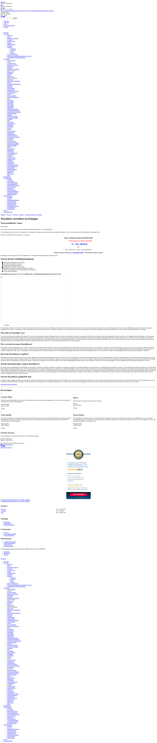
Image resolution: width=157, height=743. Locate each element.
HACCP (9, 198)
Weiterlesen (71, 481)
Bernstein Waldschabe (13, 144)
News (5, 210)
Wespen (9, 62)
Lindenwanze (10, 170)
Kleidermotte (10, 151)
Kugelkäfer (10, 100)
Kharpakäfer (10, 104)
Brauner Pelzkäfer (12, 113)
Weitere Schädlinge (12, 78)
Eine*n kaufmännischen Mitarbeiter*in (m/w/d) (19, 56)
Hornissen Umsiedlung (13, 69)
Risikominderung (11, 201)
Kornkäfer (10, 119)
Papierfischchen (11, 159)
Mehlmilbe (10, 172)
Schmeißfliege (11, 168)
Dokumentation (11, 207)
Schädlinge (7, 59)
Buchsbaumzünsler (12, 169)
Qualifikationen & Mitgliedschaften (16, 57)
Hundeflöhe (10, 126)
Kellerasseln (10, 162)
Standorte (6, 21)
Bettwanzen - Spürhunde (13, 81)
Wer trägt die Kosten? (12, 54)
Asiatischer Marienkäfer (13, 110)
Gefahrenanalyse (11, 204)
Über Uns (6, 22)
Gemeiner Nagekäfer (12, 118)
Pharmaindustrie (11, 190)
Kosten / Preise (11, 41)
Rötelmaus (10, 73)
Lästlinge (9, 156)
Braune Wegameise (12, 135)
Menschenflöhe (11, 123)
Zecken (9, 128)
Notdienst (9, 46)
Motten (9, 147)
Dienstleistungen (8, 195)
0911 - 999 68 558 (81, 244)
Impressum (7, 551)
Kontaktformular (8, 212)
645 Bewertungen (73, 463)
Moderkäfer (10, 107)
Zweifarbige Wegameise (13, 137)
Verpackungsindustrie (12, 191)
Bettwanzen (10, 79)
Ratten (9, 75)
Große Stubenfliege (12, 166)
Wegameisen (10, 132)
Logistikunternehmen (12, 193)
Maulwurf (9, 85)
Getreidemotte (10, 154)
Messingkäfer (10, 101)
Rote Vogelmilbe (11, 96)
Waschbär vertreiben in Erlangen (33, 214)
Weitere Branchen (11, 194)
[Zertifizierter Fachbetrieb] (15, 500)
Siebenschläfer (11, 88)
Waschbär (9, 87)
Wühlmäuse (10, 72)
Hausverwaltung (11, 187)
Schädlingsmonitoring (12, 206)
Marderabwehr (8, 523)
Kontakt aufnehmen (7, 444)
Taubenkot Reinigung (12, 91)
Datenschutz (7, 553)
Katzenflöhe (10, 122)
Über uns (6, 34)
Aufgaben (9, 40)
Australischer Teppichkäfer (14, 112)
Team (5, 24)
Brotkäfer (9, 115)
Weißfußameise (11, 134)
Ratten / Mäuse (11, 71)
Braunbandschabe (11, 146)
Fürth (2, 5)
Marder (9, 82)
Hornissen (9, 68)
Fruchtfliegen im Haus (13, 165)
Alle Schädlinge (11, 60)
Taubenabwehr (11, 90)
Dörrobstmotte (11, 148)
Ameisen (9, 129)
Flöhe (8, 121)
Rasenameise (10, 138)
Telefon (4, 558)
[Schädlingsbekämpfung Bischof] (14, 11)
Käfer (8, 98)
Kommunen (10, 188)
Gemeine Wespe (11, 63)
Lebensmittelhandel (12, 184)
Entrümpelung (11, 209)
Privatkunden (7, 176)
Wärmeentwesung (12, 203)
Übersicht (9, 197)
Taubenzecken (11, 163)
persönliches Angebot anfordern (9, 384)
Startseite (6, 32)
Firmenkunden (7, 178)
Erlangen (3, 8)
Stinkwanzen (10, 173)
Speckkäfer (10, 103)
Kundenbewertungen (9, 25)
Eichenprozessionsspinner (14, 84)
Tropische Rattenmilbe (13, 97)
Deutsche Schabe (11, 141)
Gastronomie (10, 181)
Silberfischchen (11, 157)
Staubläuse (10, 160)
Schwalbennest (11, 93)
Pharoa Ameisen (11, 131)
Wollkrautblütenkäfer (12, 109)
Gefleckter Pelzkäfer (12, 116)
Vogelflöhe (10, 125)
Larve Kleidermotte (12, 153)
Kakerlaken (10, 140)
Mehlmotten (10, 150)
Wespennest (10, 66)
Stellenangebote (11, 44)
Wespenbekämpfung (9, 525)
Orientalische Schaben (13, 143)
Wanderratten (10, 76)
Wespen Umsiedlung (12, 65)
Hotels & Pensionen (12, 182)
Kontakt (6, 27)
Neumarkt (3, 511)
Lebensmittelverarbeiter (13, 185)
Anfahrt (9, 43)
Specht (9, 94)
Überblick (9, 35)
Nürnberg (3, 2)
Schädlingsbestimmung (13, 200)
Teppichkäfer (10, 106)
